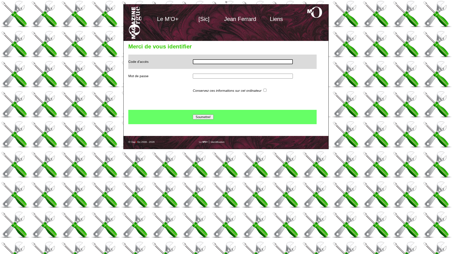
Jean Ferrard (240, 19)
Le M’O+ (167, 19)
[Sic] (204, 19)
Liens (276, 19)
